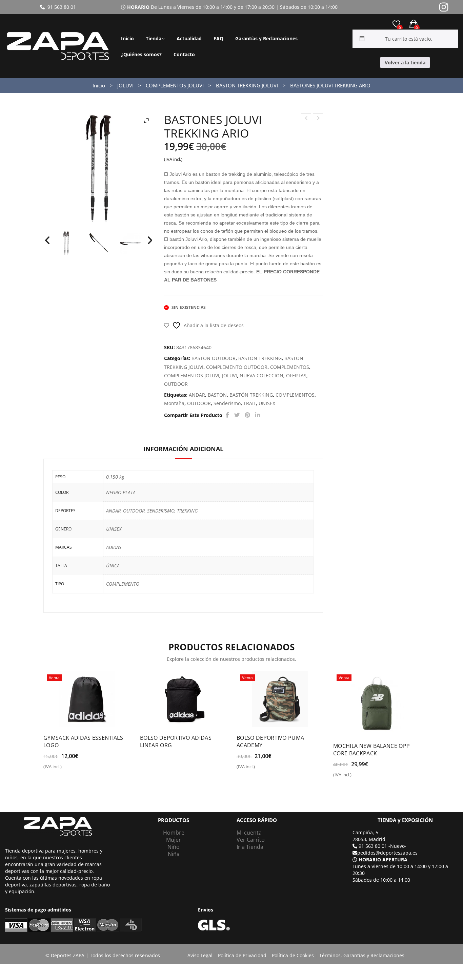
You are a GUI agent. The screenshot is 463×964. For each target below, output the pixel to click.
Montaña (174, 403)
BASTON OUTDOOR (214, 358)
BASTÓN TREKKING (260, 358)
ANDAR (197, 395)
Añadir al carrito (67, 769)
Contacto (184, 54)
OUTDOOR (176, 384)
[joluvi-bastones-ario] (66, 243)
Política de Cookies (293, 955)
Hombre (173, 832)
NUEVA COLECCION (261, 375)
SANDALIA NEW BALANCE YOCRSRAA (318, 119)
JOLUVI (125, 85)
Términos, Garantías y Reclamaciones (361, 955)
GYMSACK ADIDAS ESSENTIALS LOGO (83, 741)
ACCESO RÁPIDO (257, 820)
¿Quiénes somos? (141, 54)
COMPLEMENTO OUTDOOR (236, 367)
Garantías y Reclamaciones (266, 38)
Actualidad (189, 38)
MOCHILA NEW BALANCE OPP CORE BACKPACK (371, 749)
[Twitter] (237, 415)
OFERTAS (296, 375)
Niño (173, 847)
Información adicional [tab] (183, 449)
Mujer (173, 839)
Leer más (157, 748)
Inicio (127, 38)
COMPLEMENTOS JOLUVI (175, 85)
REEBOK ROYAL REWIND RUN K (306, 119)
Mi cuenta (249, 832)
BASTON (217, 395)
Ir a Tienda (250, 847)
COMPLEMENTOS (289, 367)
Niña (174, 854)
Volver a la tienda (405, 62)
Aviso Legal (200, 955)
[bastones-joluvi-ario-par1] (130, 243)
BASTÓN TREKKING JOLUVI (247, 85)
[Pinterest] (247, 415)
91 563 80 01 (60, 7)
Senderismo (227, 403)
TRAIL (249, 403)
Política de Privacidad (242, 955)
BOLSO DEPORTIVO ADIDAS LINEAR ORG (176, 741)
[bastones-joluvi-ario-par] (98, 243)
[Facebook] (227, 415)
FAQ (218, 38)
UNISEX (267, 403)
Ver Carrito (251, 839)
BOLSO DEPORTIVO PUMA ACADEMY (270, 741)
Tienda (153, 38)
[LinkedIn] (257, 415)
